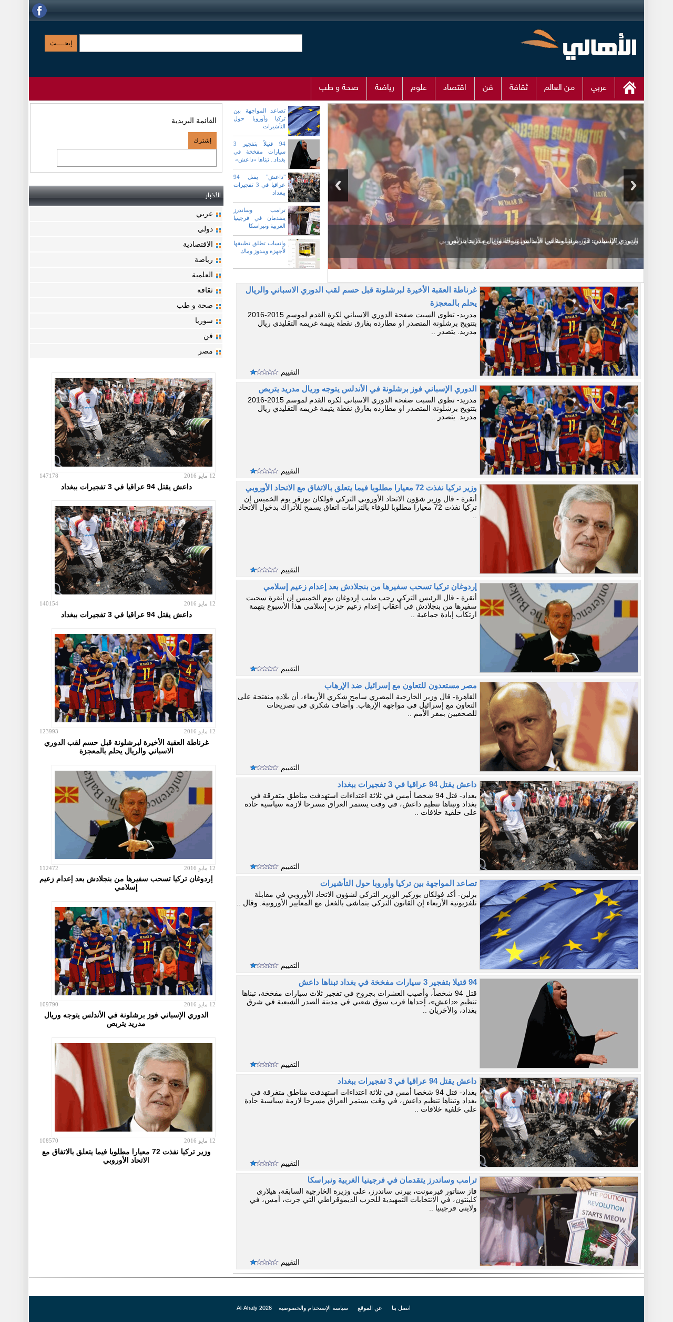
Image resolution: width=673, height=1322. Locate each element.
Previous (338, 185)
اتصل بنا (401, 1308)
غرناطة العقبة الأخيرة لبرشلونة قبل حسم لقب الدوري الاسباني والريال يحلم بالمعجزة (126, 746)
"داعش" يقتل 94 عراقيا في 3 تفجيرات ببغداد (259, 185)
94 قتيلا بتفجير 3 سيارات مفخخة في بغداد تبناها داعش (388, 982)
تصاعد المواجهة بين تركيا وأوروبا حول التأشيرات (259, 118)
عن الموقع (369, 1308)
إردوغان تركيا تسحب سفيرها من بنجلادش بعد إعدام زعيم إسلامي (370, 586)
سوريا (204, 320)
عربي (599, 88)
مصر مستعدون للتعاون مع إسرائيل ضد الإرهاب (400, 685)
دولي (205, 229)
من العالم (559, 88)
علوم (419, 88)
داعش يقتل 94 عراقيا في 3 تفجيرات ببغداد (407, 784)
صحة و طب (339, 88)
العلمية (202, 274)
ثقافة (518, 88)
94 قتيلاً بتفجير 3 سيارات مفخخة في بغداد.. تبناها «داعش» (259, 151)
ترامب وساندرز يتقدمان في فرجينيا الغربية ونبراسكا (259, 218)
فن (488, 88)
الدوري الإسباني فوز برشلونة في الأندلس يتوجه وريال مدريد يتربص (368, 389)
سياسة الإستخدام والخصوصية (312, 1308)
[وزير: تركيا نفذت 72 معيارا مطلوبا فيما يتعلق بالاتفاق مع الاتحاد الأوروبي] (486, 209)
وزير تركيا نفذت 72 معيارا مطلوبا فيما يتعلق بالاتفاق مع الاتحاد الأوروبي (361, 487)
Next (634, 185)
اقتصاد (454, 88)
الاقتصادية (198, 244)
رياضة (384, 88)
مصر (205, 351)
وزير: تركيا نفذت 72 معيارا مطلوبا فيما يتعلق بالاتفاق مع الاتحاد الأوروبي (538, 241)
